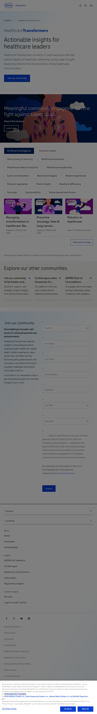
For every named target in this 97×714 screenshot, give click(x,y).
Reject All (85, 709)
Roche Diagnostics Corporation (15, 694)
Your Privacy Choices (9, 709)
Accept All (67, 709)
